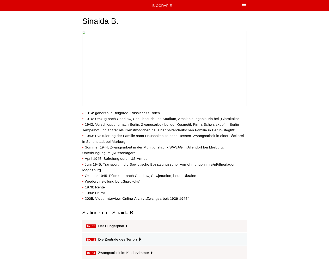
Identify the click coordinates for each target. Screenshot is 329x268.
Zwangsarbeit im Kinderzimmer (118, 253)
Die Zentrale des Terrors (112, 239)
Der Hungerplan (105, 226)
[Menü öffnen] (244, 5)
